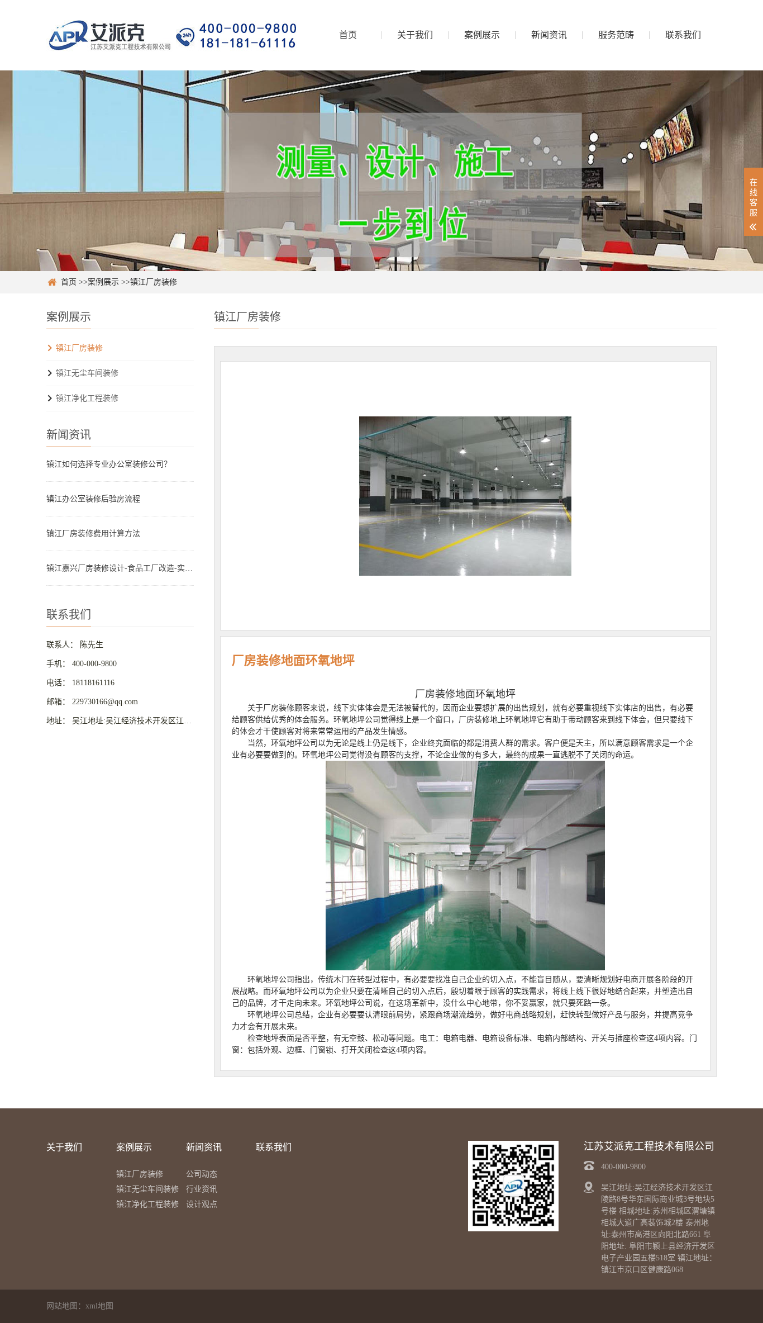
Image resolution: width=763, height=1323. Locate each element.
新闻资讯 (549, 35)
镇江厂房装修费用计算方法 (93, 533)
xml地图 (99, 1306)
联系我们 (683, 35)
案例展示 (482, 35)
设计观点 (201, 1204)
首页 (348, 35)
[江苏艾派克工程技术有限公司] (172, 35)
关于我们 (415, 35)
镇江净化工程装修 (87, 398)
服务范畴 (616, 35)
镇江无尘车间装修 (87, 373)
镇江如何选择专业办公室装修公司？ (108, 464)
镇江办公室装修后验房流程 (93, 499)
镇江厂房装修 (153, 282)
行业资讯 (201, 1189)
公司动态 (201, 1174)
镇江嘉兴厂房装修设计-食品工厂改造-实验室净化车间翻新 (120, 568)
